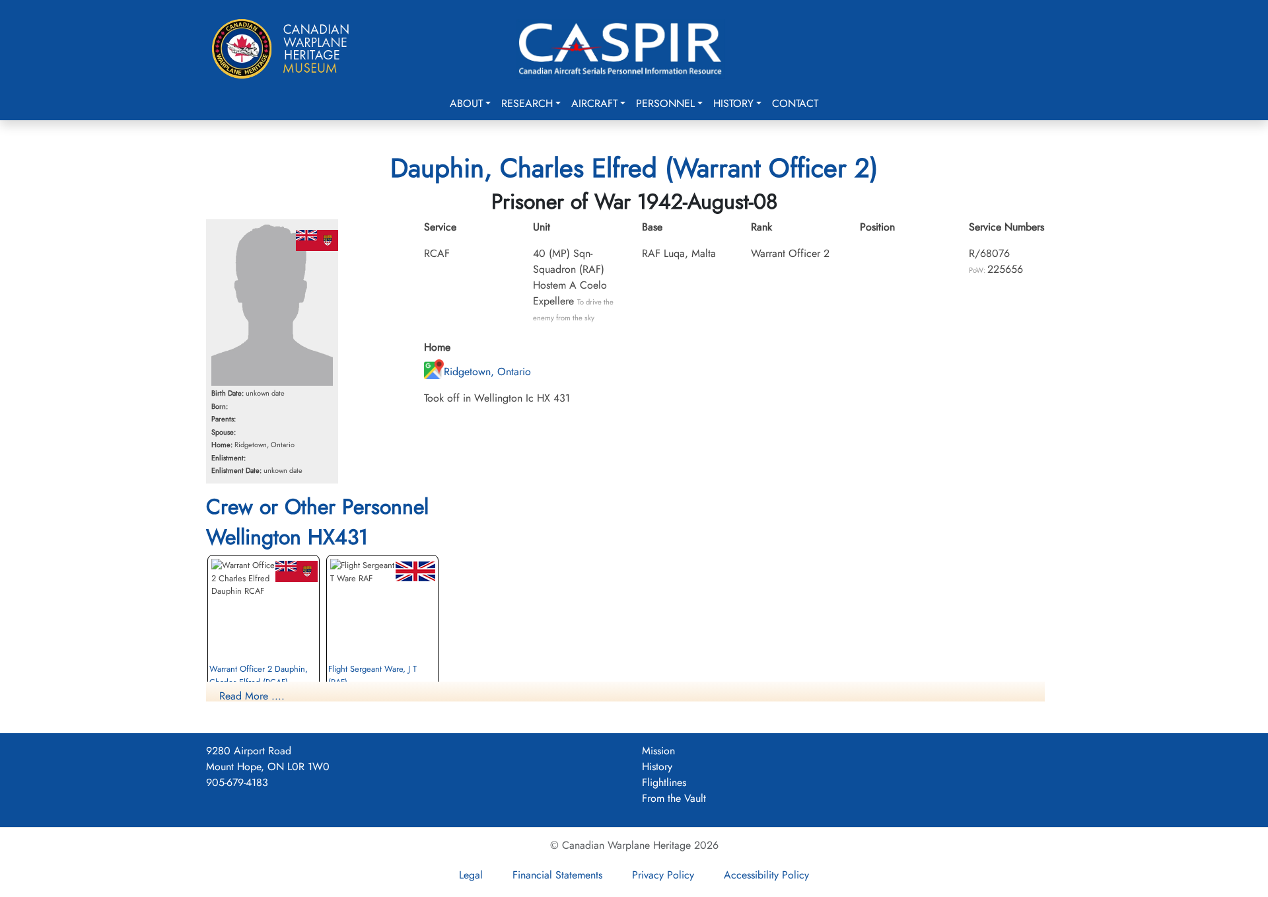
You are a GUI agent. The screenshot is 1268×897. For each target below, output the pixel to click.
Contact (795, 103)
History (733, 103)
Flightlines (664, 782)
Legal (471, 874)
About (466, 103)
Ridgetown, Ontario (487, 371)
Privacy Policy (663, 874)
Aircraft (594, 103)
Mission (658, 750)
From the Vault (674, 798)
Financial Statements (557, 874)
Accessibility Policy (766, 874)
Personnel (665, 103)
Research (527, 103)
